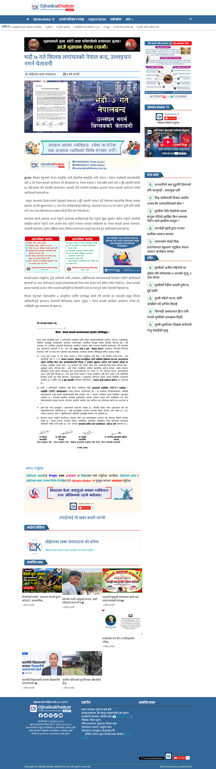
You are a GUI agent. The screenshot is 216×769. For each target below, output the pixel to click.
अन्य (128, 19)
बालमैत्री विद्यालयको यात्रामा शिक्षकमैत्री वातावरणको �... (41, 681)
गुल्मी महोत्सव (64, 27)
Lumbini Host (185, 767)
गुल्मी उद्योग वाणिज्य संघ (149, 27)
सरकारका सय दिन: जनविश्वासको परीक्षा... (118, 640)
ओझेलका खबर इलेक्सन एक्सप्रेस (27, 27)
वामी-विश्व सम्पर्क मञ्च (124, 27)
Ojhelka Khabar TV (44, 19)
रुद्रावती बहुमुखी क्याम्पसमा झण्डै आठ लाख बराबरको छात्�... (120, 599)
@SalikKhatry (123, 717)
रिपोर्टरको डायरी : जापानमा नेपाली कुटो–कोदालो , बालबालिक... (42, 599)
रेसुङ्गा (107, 27)
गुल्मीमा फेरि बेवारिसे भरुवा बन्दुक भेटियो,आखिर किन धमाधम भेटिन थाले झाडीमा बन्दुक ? (167, 216)
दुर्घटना (50, 27)
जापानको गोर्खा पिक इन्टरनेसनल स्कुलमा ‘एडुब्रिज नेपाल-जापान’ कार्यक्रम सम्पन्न (168, 246)
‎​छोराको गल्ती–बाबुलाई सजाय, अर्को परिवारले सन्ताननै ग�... (79, 601)
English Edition (97, 19)
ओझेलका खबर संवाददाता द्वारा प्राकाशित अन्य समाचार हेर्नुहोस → (70, 550)
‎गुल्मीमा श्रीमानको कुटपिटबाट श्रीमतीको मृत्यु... (81, 681)
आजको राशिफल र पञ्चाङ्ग (71, 19)
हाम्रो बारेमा (115, 19)
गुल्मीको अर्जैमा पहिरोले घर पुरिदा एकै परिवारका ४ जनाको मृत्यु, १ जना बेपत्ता (169, 272)
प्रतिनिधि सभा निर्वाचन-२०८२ (87, 27)
